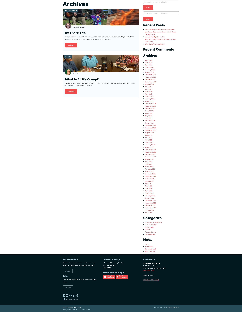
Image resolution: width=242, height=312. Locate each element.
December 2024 (150, 103)
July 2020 (148, 212)
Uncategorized (150, 234)
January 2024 (149, 123)
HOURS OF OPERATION (151, 280)
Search (148, 7)
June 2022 (148, 162)
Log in (147, 244)
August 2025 (149, 84)
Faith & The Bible (150, 225)
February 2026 (150, 70)
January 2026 (149, 72)
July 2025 (148, 87)
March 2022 (149, 166)
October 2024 (149, 108)
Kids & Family (149, 227)
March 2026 (149, 67)
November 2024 (150, 106)
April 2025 (148, 94)
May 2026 (148, 62)
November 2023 (150, 128)
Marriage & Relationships (153, 222)
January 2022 (149, 171)
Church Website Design (160, 307)
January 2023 (149, 147)
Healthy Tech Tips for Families (155, 37)
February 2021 (150, 196)
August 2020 (149, 210)
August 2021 (149, 181)
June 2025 (148, 89)
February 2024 (150, 120)
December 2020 (150, 200)
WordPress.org (150, 251)
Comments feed (150, 249)
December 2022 (150, 150)
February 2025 (150, 99)
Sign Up (67, 271)
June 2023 (148, 137)
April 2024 (148, 118)
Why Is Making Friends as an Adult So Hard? (159, 29)
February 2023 (150, 145)
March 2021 (149, 193)
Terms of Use (75, 309)
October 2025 (149, 79)
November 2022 (150, 152)
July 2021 (148, 183)
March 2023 (149, 142)
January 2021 (149, 198)
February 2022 (150, 169)
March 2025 (149, 96)
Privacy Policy (67, 309)
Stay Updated (70, 259)
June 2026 (148, 60)
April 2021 (148, 191)
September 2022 (150, 157)
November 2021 (150, 176)
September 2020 (150, 208)
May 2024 (148, 116)
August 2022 (149, 159)
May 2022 (148, 164)
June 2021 (148, 186)
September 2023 (150, 130)
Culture (147, 229)
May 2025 (148, 91)
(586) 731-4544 (148, 275)
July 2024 (148, 113)
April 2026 (148, 65)
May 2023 (148, 140)
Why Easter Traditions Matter (155, 44)
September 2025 (150, 82)
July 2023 (148, 135)
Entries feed (149, 246)
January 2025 (149, 101)
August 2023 (149, 132)
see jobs (68, 288)
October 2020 (149, 205)
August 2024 (149, 111)
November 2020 (150, 203)
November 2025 (150, 77)
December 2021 (150, 174)
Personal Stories (150, 232)
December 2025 (150, 74)
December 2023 (150, 125)
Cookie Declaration (86, 309)
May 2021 (148, 188)
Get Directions (148, 270)
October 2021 (149, 179)
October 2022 (149, 154)
